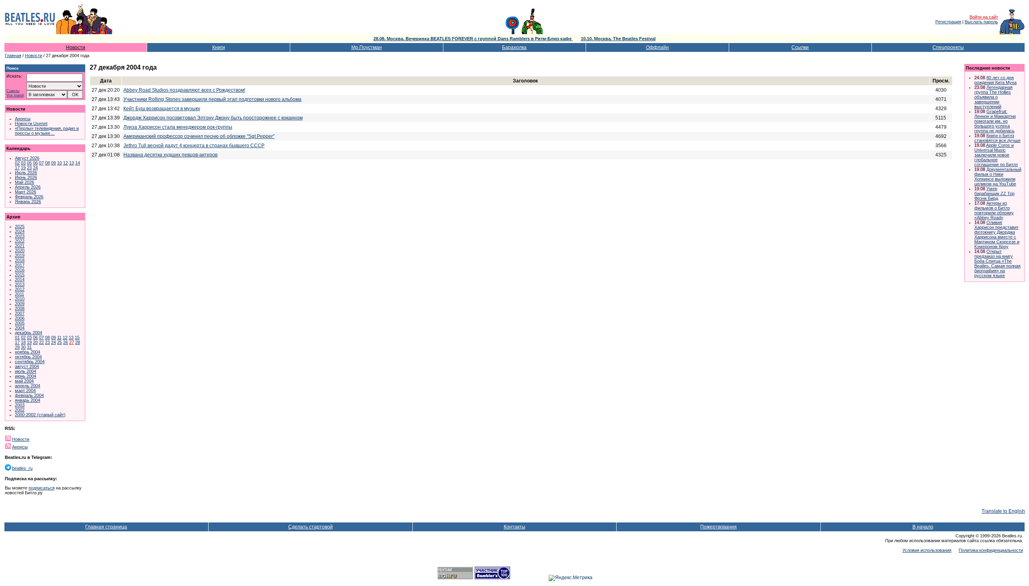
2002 (20, 409)
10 (59, 162)
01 (17, 337)
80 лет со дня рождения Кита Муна (995, 80)
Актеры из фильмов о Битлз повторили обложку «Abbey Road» (994, 210)
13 (71, 162)
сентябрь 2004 (30, 361)
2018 (20, 260)
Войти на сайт (984, 16)
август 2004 (27, 366)
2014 (20, 279)
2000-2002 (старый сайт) (40, 414)
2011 (19, 294)
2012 (20, 289)
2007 (20, 313)
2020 (20, 250)
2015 (20, 274)
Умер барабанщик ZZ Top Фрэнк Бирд (994, 193)
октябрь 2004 (28, 356)
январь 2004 (27, 400)
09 (53, 162)
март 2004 (25, 390)
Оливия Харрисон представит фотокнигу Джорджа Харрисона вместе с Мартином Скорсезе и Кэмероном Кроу (996, 234)
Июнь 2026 (26, 177)
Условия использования (926, 550)
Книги (218, 47)
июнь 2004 (25, 376)
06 (35, 162)
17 (17, 167)
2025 (20, 226)
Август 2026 (27, 158)
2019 (20, 255)
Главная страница (106, 527)
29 (17, 347)
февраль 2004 (29, 395)
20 (35, 342)
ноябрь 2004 (27, 352)
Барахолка (514, 47)
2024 (20, 231)
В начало (922, 527)
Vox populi (15, 95)
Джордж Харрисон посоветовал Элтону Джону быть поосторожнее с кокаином (213, 118)
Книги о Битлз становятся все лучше (997, 138)
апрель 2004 (27, 385)
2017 (20, 265)
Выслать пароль (981, 21)
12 (65, 162)
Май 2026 (24, 182)
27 (71, 342)
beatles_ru (22, 468)
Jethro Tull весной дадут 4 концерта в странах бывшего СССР (193, 145)
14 (77, 162)
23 (29, 167)
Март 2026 (25, 191)
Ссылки (800, 47)
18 (23, 342)
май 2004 (24, 380)
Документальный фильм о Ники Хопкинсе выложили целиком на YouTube (997, 176)
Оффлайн (657, 47)
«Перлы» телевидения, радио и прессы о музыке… (47, 131)
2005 (20, 323)
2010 (20, 298)
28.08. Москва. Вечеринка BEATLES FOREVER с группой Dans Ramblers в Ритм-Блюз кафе (473, 38)
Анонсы (23, 118)
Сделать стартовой (310, 527)
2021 (20, 245)
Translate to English (1003, 511)
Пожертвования (718, 527)
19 (23, 167)
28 (77, 342)
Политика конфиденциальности (991, 550)
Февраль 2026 (29, 196)
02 (17, 162)
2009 (20, 303)
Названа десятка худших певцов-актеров (170, 155)
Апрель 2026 (28, 187)
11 (59, 337)
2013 (20, 284)
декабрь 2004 (28, 332)
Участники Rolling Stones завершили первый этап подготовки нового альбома (212, 99)
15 (77, 337)
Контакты (514, 527)
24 (35, 167)
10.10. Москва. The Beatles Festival (618, 38)
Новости (75, 47)
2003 (20, 405)
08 (47, 162)
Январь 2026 (28, 201)
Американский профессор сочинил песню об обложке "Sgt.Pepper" (199, 136)
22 (41, 342)
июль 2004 (25, 371)
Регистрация (948, 21)
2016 (20, 269)
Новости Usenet (31, 123)
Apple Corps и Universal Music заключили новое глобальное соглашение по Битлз (996, 155)
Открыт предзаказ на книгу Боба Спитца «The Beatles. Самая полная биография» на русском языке (997, 263)
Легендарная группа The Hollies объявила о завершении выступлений (993, 97)
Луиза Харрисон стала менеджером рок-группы (177, 127)
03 (23, 162)
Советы (12, 91)
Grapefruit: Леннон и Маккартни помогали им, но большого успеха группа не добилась (995, 121)
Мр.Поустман (366, 47)
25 (59, 342)
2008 (20, 308)
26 (65, 342)
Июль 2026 (26, 172)
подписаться (42, 487)
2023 (20, 236)
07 (41, 162)
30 (23, 347)
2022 (20, 241)
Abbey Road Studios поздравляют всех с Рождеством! (184, 90)
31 (29, 347)
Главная (13, 55)
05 (29, 162)
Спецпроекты (948, 47)
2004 (20, 327)
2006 (20, 318)
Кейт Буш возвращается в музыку (161, 108)
